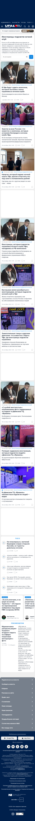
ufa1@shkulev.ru (25, 766)
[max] (22, 746)
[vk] (13, 746)
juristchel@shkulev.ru (20, 768)
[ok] (17, 746)
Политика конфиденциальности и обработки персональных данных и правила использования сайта (17, 786)
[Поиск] (25, 26)
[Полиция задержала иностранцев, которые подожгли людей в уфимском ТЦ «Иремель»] (17, 436)
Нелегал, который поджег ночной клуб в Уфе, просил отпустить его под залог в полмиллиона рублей (16, 177)
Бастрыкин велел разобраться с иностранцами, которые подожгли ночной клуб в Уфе (16, 292)
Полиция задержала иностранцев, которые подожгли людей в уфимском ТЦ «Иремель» (16, 453)
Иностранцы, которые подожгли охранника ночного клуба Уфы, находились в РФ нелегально (15, 246)
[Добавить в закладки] (32, 100)
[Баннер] (27, 31)
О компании (6, 701)
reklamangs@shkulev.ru (22, 773)
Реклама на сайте (8, 693)
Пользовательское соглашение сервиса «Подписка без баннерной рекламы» (17, 790)
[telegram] (8, 746)
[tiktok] (26, 746)
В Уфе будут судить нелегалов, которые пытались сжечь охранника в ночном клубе (15, 89)
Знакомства (16, 22)
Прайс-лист (6, 697)
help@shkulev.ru (21, 769)
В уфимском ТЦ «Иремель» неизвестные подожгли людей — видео (15, 494)
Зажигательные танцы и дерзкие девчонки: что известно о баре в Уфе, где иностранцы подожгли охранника (16, 336)
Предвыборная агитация (10, 719)
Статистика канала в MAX (11, 723)
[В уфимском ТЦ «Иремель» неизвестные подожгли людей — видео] (17, 478)
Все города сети (7, 728)
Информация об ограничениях (17, 778)
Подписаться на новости (10, 680)
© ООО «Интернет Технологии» (17, 810)
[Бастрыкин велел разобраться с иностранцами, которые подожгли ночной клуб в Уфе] (17, 275)
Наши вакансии (7, 710)
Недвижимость (6, 22)
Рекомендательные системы (17, 783)
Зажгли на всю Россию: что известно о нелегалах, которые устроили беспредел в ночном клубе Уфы (15, 132)
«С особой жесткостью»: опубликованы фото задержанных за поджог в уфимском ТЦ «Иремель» (16, 410)
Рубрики (5, 688)
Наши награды (7, 706)
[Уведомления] (29, 26)
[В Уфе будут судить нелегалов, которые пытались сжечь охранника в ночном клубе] (17, 73)
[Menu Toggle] (2, 26)
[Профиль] (33, 26)
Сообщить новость (8, 684)
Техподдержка (7, 715)
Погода (23, 22)
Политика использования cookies (17, 781)
